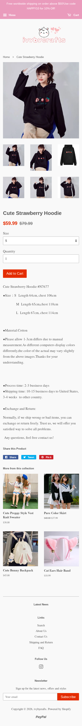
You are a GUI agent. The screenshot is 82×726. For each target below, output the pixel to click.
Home (6, 57)
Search (41, 625)
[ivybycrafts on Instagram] (41, 667)
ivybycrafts (40, 709)
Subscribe (68, 697)
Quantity (9, 251)
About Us (41, 631)
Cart (76, 15)
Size (6, 233)
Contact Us (41, 636)
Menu (12, 15)
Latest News (41, 604)
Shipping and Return (41, 642)
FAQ (41, 648)
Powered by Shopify (59, 709)
